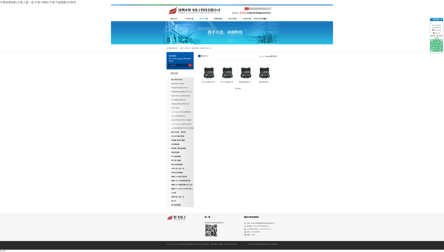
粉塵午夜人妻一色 (205, 48)
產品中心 (202, 19)
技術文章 (231, 19)
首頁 (181, 48)
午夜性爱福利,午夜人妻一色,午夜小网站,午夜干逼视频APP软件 (38, 2)
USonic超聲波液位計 (178, 116)
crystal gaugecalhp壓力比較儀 (181, 124)
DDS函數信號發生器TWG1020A (176, 100)
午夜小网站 (175, 108)
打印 (263, 56)
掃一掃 (207, 217)
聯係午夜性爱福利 (260, 19)
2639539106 (437, 30)
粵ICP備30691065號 (231, 244)
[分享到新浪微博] (175, 226)
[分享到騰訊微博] (178, 226)
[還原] (273, 56)
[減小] (271, 56)
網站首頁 (174, 19)
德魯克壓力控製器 (177, 84)
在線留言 (246, 19)
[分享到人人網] (182, 226)
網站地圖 (214, 244)
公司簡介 (188, 19)
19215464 (437, 33)
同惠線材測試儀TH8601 (179, 88)
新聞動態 (217, 19)
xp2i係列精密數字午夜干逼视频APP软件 (180, 128)
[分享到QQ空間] (171, 226)
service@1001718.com (260, 8)
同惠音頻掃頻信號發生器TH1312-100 (178, 104)
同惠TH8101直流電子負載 (180, 96)
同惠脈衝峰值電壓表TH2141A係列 (179, 92)
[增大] (275, 56)
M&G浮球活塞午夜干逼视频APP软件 (179, 120)
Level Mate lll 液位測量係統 (181, 112)
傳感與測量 (195, 48)
